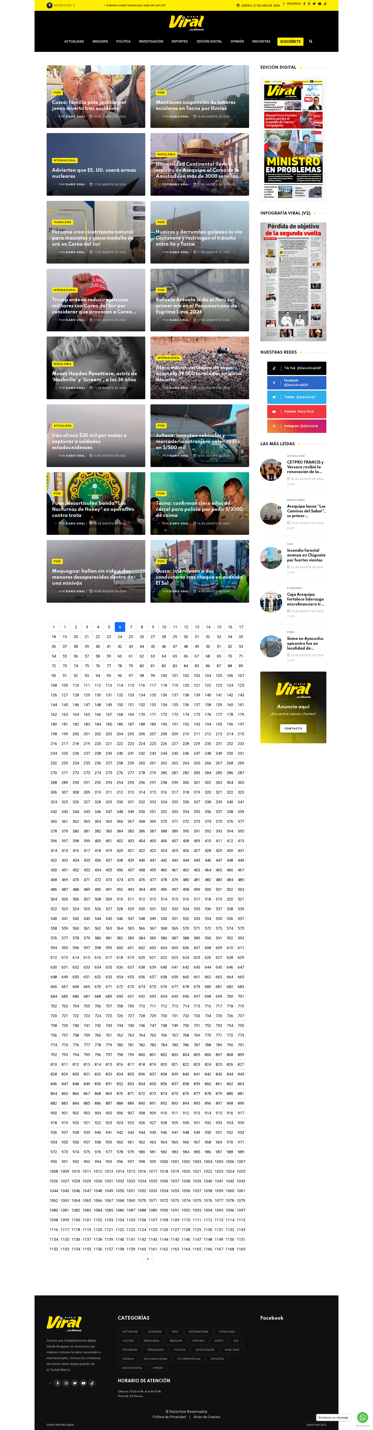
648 (54, 977)
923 (109, 1122)
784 (164, 1045)
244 (164, 753)
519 (219, 899)
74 (76, 666)
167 (109, 714)
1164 (186, 1249)
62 (142, 656)
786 (186, 1045)
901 (65, 1113)
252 (54, 763)
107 (241, 675)
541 (65, 918)
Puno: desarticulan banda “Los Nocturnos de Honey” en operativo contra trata (93, 509)
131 (109, 695)
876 (186, 1093)
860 (208, 1084)
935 (241, 1122)
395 (241, 831)
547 (131, 918)
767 (175, 1035)
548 (142, 918)
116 (142, 685)
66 (186, 656)
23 (109, 636)
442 (164, 860)
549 (153, 918)
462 (186, 870)
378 (54, 831)
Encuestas (261, 41)
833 (109, 1074)
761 (109, 1035)
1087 (130, 1210)
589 (197, 938)
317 (175, 792)
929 (175, 1122)
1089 (153, 1210)
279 (153, 773)
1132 (230, 1229)
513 (153, 899)
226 (164, 743)
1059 (219, 1190)
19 (65, 636)
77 (109, 666)
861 (219, 1084)
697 (197, 996)
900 (54, 1113)
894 (186, 1103)
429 (219, 850)
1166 (208, 1249)
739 (65, 1025)
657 (153, 977)
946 (164, 1132)
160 (230, 704)
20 (76, 636)
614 (76, 957)
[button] (291, 337)
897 (219, 1103)
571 (197, 928)
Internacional (65, 160)
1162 (164, 1249)
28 (164, 636)
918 (54, 1122)
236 (76, 753)
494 (142, 889)
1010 (75, 1171)
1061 (241, 1190)
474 (120, 879)
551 (175, 918)
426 (186, 850)
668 (76, 986)
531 (153, 909)
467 (241, 870)
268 (230, 763)
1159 (130, 1249)
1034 (142, 1181)
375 (219, 821)
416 (76, 850)
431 (241, 850)
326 (76, 802)
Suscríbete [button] (290, 42)
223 (131, 743)
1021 (197, 1171)
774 (54, 1045)
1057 (197, 1190)
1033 (130, 1181)
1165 (197, 1249)
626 (208, 957)
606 (186, 947)
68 (208, 656)
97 (131, 675)
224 (142, 743)
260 (142, 763)
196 (230, 724)
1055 (175, 1190)
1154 (75, 1249)
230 (208, 743)
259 (131, 763)
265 (197, 763)
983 (175, 1152)
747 (153, 1025)
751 (197, 1025)
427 (197, 850)
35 (241, 636)
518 (208, 899)
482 (208, 879)
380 (76, 831)
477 (153, 879)
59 (109, 656)
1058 (208, 1190)
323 (241, 792)
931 (197, 1122)
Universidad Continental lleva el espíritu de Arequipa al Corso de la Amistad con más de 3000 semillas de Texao (197, 171)
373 (197, 821)
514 (164, 899)
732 (186, 1016)
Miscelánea (166, 154)
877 (197, 1093)
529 (131, 909)
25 (131, 636)
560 (76, 928)
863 (241, 1084)
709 (131, 1006)
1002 (186, 1161)
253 (65, 763)
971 (241, 1142)
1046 (75, 1190)
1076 (208, 1200)
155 (175, 704)
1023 (219, 1171)
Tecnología (62, 222)
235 (65, 753)
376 (230, 821)
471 (87, 879)
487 (65, 889)
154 (164, 704)
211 (197, 734)
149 (109, 704)
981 (153, 1152)
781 (131, 1045)
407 (175, 841)
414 (54, 850)
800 (142, 1054)
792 (54, 1054)
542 (76, 918)
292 (98, 782)
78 (120, 666)
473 (109, 879)
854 (142, 1084)
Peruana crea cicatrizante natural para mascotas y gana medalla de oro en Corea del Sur (93, 238)
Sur (290, 544)
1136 (75, 1239)
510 (120, 899)
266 (208, 763)
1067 (108, 1200)
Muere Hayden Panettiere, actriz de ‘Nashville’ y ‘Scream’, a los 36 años (94, 377)
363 (87, 821)
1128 (186, 1229)
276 (120, 773)
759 (87, 1035)
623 (175, 957)
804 (186, 1054)
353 (175, 811)
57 (87, 656)
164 (76, 714)
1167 (219, 1249)
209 (175, 734)
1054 (164, 1190)
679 (197, 986)
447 (219, 860)
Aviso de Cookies (207, 1417)
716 (208, 1006)
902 (76, 1113)
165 (87, 714)
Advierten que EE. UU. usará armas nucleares (94, 173)
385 (131, 831)
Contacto (293, 728)
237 (87, 753)
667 (65, 986)
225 (153, 743)
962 (142, 1142)
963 (153, 1142)
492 (120, 889)
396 (54, 841)
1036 (164, 1181)
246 (186, 753)
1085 (108, 1210)
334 (164, 802)
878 (208, 1093)
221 (109, 743)
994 (98, 1161)
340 (230, 802)
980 (142, 1152)
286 (230, 773)
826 (230, 1064)
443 (175, 860)
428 (208, 850)
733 (197, 1016)
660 (186, 977)
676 (164, 986)
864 (54, 1093)
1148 (208, 1239)
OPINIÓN (158, 1368)
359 (241, 811)
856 (164, 1084)
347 (109, 811)
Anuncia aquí (293, 710)
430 (230, 850)
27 (153, 636)
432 (54, 860)
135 (153, 695)
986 (208, 1152)
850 (98, 1084)
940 (98, 1132)
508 (98, 899)
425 (175, 850)
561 (87, 928)
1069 (130, 1200)
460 (164, 870)
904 (98, 1113)
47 (175, 646)
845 (241, 1074)
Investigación (151, 41)
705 (87, 1006)
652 (98, 977)
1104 (119, 1220)
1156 (97, 1249)
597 (87, 947)
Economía (294, 588)
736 (230, 1016)
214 (230, 734)
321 (219, 792)
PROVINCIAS (129, 1349)
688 (98, 996)
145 (65, 704)
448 (230, 860)
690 (120, 996)
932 (208, 1122)
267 (219, 763)
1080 (53, 1210)
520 (230, 899)
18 (54, 636)
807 (219, 1054)
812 (76, 1064)
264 (186, 763)
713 (175, 1006)
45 (153, 646)
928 (164, 1122)
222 (120, 743)
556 (230, 918)
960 (120, 1142)
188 (142, 724)
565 (131, 928)
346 (98, 811)
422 (142, 850)
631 (65, 967)
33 (219, 636)
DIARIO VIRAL (75, 116)
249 (219, 753)
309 (87, 792)
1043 (241, 1181)
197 (241, 724)
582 (120, 938)
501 (219, 889)
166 (98, 714)
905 (109, 1113)
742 (98, 1025)
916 (230, 1113)
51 (219, 646)
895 (197, 1103)
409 (197, 841)
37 (65, 646)
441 (153, 860)
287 (241, 773)
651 (87, 977)
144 (54, 704)
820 (164, 1064)
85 (197, 666)
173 (175, 714)
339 (219, 802)
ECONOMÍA (155, 1331)
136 (164, 695)
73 (65, 666)
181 (65, 724)
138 (186, 695)
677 (175, 986)
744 (120, 1025)
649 (65, 977)
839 (175, 1074)
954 (54, 1142)
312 (120, 792)
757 (65, 1035)
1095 (219, 1210)
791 (241, 1045)
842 (208, 1074)
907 (131, 1113)
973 (65, 1152)
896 (208, 1103)
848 (76, 1084)
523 (65, 909)
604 (164, 947)
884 (76, 1103)
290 (76, 782)
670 (98, 986)
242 (142, 753)
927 (153, 1122)
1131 (219, 1229)
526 (98, 909)
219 (87, 743)
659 (175, 977)
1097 (241, 1210)
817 (131, 1064)
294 (120, 782)
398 (76, 841)
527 (109, 909)
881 (241, 1093)
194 (208, 724)
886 (98, 1103)
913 (197, 1113)
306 (54, 792)
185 (109, 724)
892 (164, 1103)
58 (98, 656)
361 (65, 821)
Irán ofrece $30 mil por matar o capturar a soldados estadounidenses (89, 441)
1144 (164, 1239)
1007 (241, 1161)
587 (175, 938)
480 (186, 879)
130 (98, 695)
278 (142, 773)
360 (54, 821)
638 (142, 967)
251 (241, 753)
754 (230, 1025)
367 (131, 821)
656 (142, 977)
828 (54, 1074)
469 (65, 879)
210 (186, 734)
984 (186, 1152)
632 (76, 967)
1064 (75, 1200)
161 (241, 704)
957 (87, 1142)
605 (175, 947)
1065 (86, 1200)
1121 (108, 1229)
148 (98, 704)
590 (208, 938)
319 (197, 792)
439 (131, 860)
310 (98, 792)
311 (109, 792)
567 (153, 928)
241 (131, 753)
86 (208, 666)
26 (142, 636)
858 (186, 1084)
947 (175, 1132)
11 (175, 627)
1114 (230, 1220)
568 (164, 928)
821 (175, 1064)
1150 (230, 1239)
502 (230, 889)
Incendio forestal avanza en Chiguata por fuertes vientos (306, 555)
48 (186, 646)
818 (142, 1064)
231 (219, 743)
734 (208, 1016)
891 (153, 1103)
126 (54, 695)
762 (120, 1035)
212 (208, 734)
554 (208, 918)
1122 (119, 1229)
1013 (108, 1171)
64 (164, 656)
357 (219, 811)
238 (98, 753)
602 (142, 947)
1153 (64, 1249)
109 (65, 685)
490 (98, 889)
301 (197, 782)
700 (230, 996)
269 (241, 763)
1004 (208, 1161)
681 (219, 986)
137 (175, 695)
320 (208, 792)
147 (87, 704)
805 (197, 1054)
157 (197, 704)
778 (98, 1045)
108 (54, 685)
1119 (86, 1229)
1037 (175, 1181)
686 (76, 996)
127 (65, 695)
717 (219, 1006)
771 (219, 1035)
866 (76, 1093)
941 (109, 1132)
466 (230, 870)
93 (87, 675)
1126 (164, 1229)
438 (120, 860)
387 (153, 831)
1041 (219, 1181)
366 (120, 821)
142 (230, 695)
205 (131, 734)
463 (197, 870)
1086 (119, 1210)
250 (230, 753)
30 (186, 636)
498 (186, 889)
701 (241, 996)
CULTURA (127, 1340)
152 (142, 704)
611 (241, 947)
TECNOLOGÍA (227, 1331)
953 (241, 1132)
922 (98, 1122)
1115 (241, 1220)
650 (76, 977)
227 (175, 743)
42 (120, 646)
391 (197, 831)
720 (54, 1016)
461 (175, 870)
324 (54, 802)
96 (120, 675)
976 (98, 1152)
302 (208, 782)
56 (76, 656)
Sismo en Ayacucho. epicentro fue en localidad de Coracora (305, 644)
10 (164, 627)
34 (230, 636)
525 (87, 909)
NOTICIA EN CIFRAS (155, 1358)
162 (54, 714)
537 (219, 909)
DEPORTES (217, 1358)
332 (142, 802)
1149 (219, 1239)
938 (76, 1132)
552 (186, 918)
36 (54, 646)
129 (87, 695)
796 (98, 1054)
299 (175, 782)
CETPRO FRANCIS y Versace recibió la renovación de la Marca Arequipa (305, 468)
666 (54, 986)
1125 (153, 1229)
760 (98, 1035)
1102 (97, 1220)
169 (131, 714)
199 (65, 734)
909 (153, 1113)
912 (186, 1113)
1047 (86, 1190)
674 (142, 986)
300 (186, 782)
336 (186, 802)
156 (186, 704)
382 (98, 831)
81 (153, 666)
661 (197, 977)
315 (153, 792)
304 (230, 782)
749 (175, 1025)
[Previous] (54, 627)
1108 (164, 1220)
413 (241, 841)
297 (153, 782)
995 (109, 1161)
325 (65, 802)
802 (164, 1054)
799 (131, 1054)
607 (197, 947)
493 (131, 889)
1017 (153, 1171)
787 (197, 1045)
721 (65, 1016)
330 (120, 802)
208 (164, 734)
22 (98, 636)
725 (109, 1016)
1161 (153, 1249)
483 (219, 879)
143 (241, 695)
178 (230, 714)
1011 (86, 1171)
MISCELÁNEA (151, 1340)
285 (219, 773)
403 (131, 841)
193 (197, 724)
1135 (64, 1239)
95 (109, 675)
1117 (64, 1229)
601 (131, 947)
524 (76, 909)
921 (87, 1122)
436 (98, 860)
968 (208, 1142)
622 (164, 957)
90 (54, 675)
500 (208, 889)
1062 (53, 1200)
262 (164, 763)
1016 (142, 1171)
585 (153, 938)
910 (164, 1113)
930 (186, 1122)
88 (230, 666)
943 (131, 1132)
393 (219, 831)
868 (98, 1093)
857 (175, 1084)
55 (65, 656)
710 (142, 1006)
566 (142, 928)
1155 (86, 1249)
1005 (219, 1161)
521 (241, 899)
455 (109, 870)
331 (131, 802)
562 (98, 928)
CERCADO (198, 1340)
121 (197, 685)
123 (219, 685)
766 (164, 1035)
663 (219, 977)
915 (219, 1113)
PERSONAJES (156, 1349)
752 (208, 1025)
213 (219, 734)
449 (241, 860)
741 (87, 1025)
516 (186, 899)
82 (164, 666)
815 (109, 1064)
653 (109, 977)
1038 (186, 1181)
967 (197, 1142)
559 (65, 928)
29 (175, 636)
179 (241, 714)
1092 (186, 1210)
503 (241, 889)
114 (120, 685)
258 (120, 763)
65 (175, 656)
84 (186, 666)
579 (87, 938)
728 (142, 1016)
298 (164, 782)
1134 (53, 1239)
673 (131, 986)
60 (120, 656)
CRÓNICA (128, 1358)
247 (197, 753)
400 (98, 841)
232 (230, 743)
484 (230, 879)
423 (153, 850)
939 (87, 1132)
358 (230, 811)
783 (153, 1045)
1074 (186, 1200)
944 (142, 1132)
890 (142, 1103)
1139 (108, 1239)
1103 (108, 1220)
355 (197, 811)
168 (120, 714)
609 (219, 947)
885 (87, 1103)
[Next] (148, 1259)
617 (109, 957)
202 (98, 734)
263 (175, 763)
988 (230, 1152)
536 (208, 909)
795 (87, 1054)
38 (76, 646)
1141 (130, 1239)
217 (65, 743)
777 (87, 1045)
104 (208, 675)
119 (175, 685)
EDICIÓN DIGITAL (132, 1368)
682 (230, 986)
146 (76, 704)
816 (120, 1064)
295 (131, 782)
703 (65, 1006)
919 (65, 1122)
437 (109, 860)
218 (76, 743)
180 (54, 724)
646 (230, 967)
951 (219, 1132)
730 (164, 1016)
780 (120, 1045)
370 (164, 821)
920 (76, 1122)
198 (54, 734)
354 (186, 811)
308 (76, 792)
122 (208, 685)
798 (120, 1054)
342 (54, 811)
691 (131, 996)
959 (109, 1142)
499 (197, 889)
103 (197, 675)
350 (142, 811)
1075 (197, 1200)
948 (186, 1132)
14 (208, 627)
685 (65, 996)
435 (87, 860)
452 (76, 870)
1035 (153, 1181)
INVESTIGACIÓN (205, 1349)
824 (208, 1064)
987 (219, 1152)
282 (186, 773)
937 (65, 1132)
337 (197, 802)
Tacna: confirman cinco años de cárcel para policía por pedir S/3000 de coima (199, 509)
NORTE (219, 1340)
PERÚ (175, 1331)
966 (186, 1142)
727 (131, 1016)
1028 (75, 1181)
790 (230, 1045)
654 (120, 977)
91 (65, 675)
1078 (230, 1200)
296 (142, 782)
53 (241, 646)
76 (98, 666)
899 (241, 1103)
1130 (208, 1229)
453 (87, 870)
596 (76, 947)
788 (208, 1045)
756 (54, 1035)
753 (219, 1025)
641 (175, 967)
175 (197, 714)
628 (230, 957)
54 (54, 656)
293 (109, 782)
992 (76, 1161)
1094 (208, 1210)
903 (87, 1113)
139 (197, 695)
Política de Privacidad (169, 1417)
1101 (86, 1220)
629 (241, 957)
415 (65, 850)
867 (87, 1093)
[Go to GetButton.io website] (363, 1425)
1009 (64, 1171)
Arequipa (100, 41)
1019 (175, 1171)
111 (87, 685)
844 (230, 1074)
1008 (53, 1171)
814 (98, 1064)
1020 (186, 1171)
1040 (208, 1181)
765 (153, 1035)
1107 (153, 1220)
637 (131, 967)
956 (76, 1142)
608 (208, 947)
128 (76, 695)
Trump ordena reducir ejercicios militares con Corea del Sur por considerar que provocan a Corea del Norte (92, 306)
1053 (153, 1190)
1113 (219, 1220)
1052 (142, 1190)
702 (54, 1006)
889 (131, 1103)
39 (87, 646)
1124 (142, 1229)
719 (241, 1006)
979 (131, 1152)
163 (65, 714)
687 (87, 996)
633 (87, 967)
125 (241, 685)
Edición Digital (209, 41)
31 (197, 636)
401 (109, 841)
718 (230, 1006)
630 (54, 967)
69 (219, 656)
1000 (164, 1161)
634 (98, 967)
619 (131, 957)
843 (219, 1074)
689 (109, 996)
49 (197, 646)
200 (76, 734)
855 (153, 1084)
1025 (241, 1171)
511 (131, 899)
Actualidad (74, 41)
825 (219, 1064)
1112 (208, 1220)
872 (142, 1093)
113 (109, 685)
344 (76, 811)
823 (197, 1064)
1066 (97, 1200)
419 (109, 850)
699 (219, 996)
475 (131, 879)
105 (219, 675)
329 (109, 802)
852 (120, 1084)
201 (87, 734)
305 (241, 782)
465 (219, 870)
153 (153, 704)
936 (54, 1132)
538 (230, 909)
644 (208, 967)
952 (230, 1132)
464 (208, 870)
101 (175, 675)
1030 (97, 1181)
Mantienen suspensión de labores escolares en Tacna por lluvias (195, 105)
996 (120, 1161)
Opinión (237, 41)
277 (131, 773)
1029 (86, 1181)
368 (142, 821)
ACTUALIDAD (130, 1331)
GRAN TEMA (232, 1349)
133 (131, 695)
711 (153, 1006)
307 (65, 792)
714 (186, 1006)
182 (76, 724)
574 (230, 928)
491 (109, 889)
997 (131, 1161)
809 (241, 1054)
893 (175, 1103)
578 (76, 938)
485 (241, 879)
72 (54, 666)
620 (142, 957)
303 (219, 782)
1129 (197, 1229)
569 (175, 928)
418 (98, 850)
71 (241, 656)
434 (76, 860)
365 (109, 821)
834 (120, 1074)
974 (76, 1152)
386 (142, 831)
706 (98, 1006)
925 (131, 1122)
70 (230, 656)
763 (131, 1035)
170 (142, 714)
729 (153, 1016)
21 (87, 636)
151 (131, 704)
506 (76, 899)
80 (142, 666)
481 (197, 879)
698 (208, 996)
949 (197, 1132)
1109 (175, 1220)
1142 (142, 1239)
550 (164, 918)
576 (54, 938)
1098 (53, 1220)
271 (65, 773)
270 (54, 773)
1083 (86, 1210)
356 (208, 811)
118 (164, 685)
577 (65, 938)
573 (219, 928)
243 (153, 753)
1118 (75, 1229)
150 (120, 704)
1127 (175, 1229)
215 (241, 734)
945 (153, 1132)
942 (120, 1132)
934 (230, 1122)
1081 (64, 1210)
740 (76, 1025)
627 (219, 957)
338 (208, 802)
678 (186, 986)
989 (241, 1152)
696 (186, 996)
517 (197, 899)
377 (241, 821)
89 (241, 666)
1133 (241, 1229)
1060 (230, 1190)
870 (120, 1093)
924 (120, 1122)
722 (76, 1016)
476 (142, 879)
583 (131, 938)
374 (208, 821)
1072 (164, 1200)
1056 (186, 1190)
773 (241, 1035)
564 (120, 928)
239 (109, 753)
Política (123, 41)
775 (65, 1045)
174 (186, 714)
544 (98, 918)
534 (186, 909)
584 (142, 938)
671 (109, 986)
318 (186, 792)
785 (175, 1045)
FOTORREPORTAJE (189, 1358)
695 (175, 996)
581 (109, 938)
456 (120, 870)
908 (142, 1113)
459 (153, 870)
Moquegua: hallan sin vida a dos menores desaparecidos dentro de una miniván (92, 577)
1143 (153, 1239)
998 (142, 1161)
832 (98, 1074)
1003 (197, 1161)
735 (219, 1016)
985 (197, 1152)
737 (241, 1016)
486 (54, 889)
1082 (75, 1210)
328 (98, 802)
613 (65, 957)
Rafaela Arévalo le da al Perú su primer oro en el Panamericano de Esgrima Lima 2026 (196, 306)
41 (109, 646)
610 (230, 947)
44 (142, 646)
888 (120, 1103)
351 (153, 811)
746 (142, 1025)
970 (230, 1142)
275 (109, 773)
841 (197, 1074)
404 (142, 841)
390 (186, 831)
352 (164, 811)
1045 (64, 1190)
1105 (130, 1220)
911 (175, 1113)
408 (186, 841)
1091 (175, 1210)
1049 (108, 1190)
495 (153, 889)
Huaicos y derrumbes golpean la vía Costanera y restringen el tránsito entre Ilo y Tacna (199, 238)
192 (186, 724)
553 (197, 918)
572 (208, 928)
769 (197, 1035)
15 (219, 627)
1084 (97, 1210)
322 (230, 792)
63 (153, 656)
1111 (197, 1220)
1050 (119, 1190)
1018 (164, 1171)
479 (175, 879)
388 (164, 831)
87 (219, 666)
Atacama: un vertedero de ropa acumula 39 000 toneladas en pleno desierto (199, 373)
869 (109, 1093)
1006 (230, 1161)
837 (153, 1074)
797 (109, 1054)
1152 (53, 1249)
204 (120, 734)
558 (54, 928)
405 (153, 841)
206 (142, 734)
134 (142, 695)
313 (131, 792)
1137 (86, 1239)
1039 (197, 1181)
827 (241, 1064)
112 (98, 685)
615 (87, 957)
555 (219, 918)
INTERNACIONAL (199, 1331)
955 (65, 1142)
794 (76, 1054)
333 (153, 802)
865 (65, 1093)
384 (120, 831)
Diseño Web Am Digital (60, 1424)
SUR (236, 1340)
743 (109, 1025)
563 (109, 928)
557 (241, 918)
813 (87, 1064)
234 (54, 753)
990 (54, 1161)
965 (175, 1142)
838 (164, 1074)
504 (54, 899)
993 (87, 1161)
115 (131, 685)
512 (142, 899)
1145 (175, 1239)
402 (120, 841)
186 (120, 724)
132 (120, 695)
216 (54, 743)
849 (87, 1084)
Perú (57, 92)
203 (109, 734)
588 (186, 938)
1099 (64, 1220)
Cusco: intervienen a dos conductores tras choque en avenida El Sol (199, 577)
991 (65, 1161)
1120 (97, 1229)
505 (65, 899)
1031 (108, 1181)
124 (230, 685)
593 (241, 938)
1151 (241, 1239)
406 (164, 841)
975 (87, 1152)
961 (131, 1142)
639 (153, 967)
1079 (241, 1200)
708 (120, 1006)
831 (87, 1074)
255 (87, 763)
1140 (119, 1239)
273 (87, 773)
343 (65, 811)
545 (109, 918)
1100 (75, 1220)
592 (230, 938)
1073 (175, 1200)
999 (153, 1161)
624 (186, 957)
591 (219, 938)
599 (109, 947)
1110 (186, 1220)
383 (109, 831)
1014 (119, 1171)
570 (186, 928)
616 (98, 957)
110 (76, 685)
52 (230, 646)
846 (54, 1084)
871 (131, 1093)
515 (175, 899)
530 (142, 909)
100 (164, 675)
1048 (97, 1190)
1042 (230, 1181)
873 (153, 1093)
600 (120, 947)
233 (241, 743)
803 (175, 1054)
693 (153, 996)
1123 (130, 1229)
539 (241, 909)
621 (153, 957)
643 (197, 967)
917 (241, 1113)
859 (197, 1084)
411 (219, 841)
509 (109, 899)
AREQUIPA (176, 1340)
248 (208, 753)
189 (153, 724)
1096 (230, 1210)
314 (142, 792)
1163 (175, 1249)
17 (241, 627)
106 (230, 675)
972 (54, 1152)
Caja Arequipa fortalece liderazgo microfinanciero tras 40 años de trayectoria (306, 600)
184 (98, 724)
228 (186, 743)
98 (142, 675)
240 (120, 753)
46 (164, 646)
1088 (142, 1210)
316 (164, 792)
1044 (53, 1190)
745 (131, 1025)
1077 (219, 1200)
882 (54, 1103)
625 (197, 957)
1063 (64, 1200)
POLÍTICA (179, 1349)
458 (142, 870)
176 (208, 714)
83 (175, 666)
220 (98, 743)
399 (87, 841)
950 (208, 1132)
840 (186, 1074)
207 (153, 734)
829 (65, 1074)
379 (65, 831)
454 (98, 870)
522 (54, 909)
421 (131, 850)
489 (87, 889)
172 (164, 714)
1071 (153, 1200)
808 (230, 1054)
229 (197, 743)
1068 (119, 1200)
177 (219, 714)
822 (186, 1064)
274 (98, 773)
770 (208, 1035)
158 (208, 704)
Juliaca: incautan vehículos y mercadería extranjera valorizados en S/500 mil (198, 441)
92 (76, 675)
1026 (53, 1181)
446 (208, 860)
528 (120, 909)
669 (87, 986)
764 (142, 1035)
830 (76, 1074)
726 (120, 1016)
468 (54, 879)
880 (230, 1093)
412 (230, 841)
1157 (108, 1249)
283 (197, 773)
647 (241, 967)
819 (153, 1064)
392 (208, 831)
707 (109, 1006)
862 (230, 1084)
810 (54, 1064)
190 (164, 724)
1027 (64, 1181)
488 (76, 889)
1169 (241, 1249)
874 (164, 1093)
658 (164, 977)
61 (131, 656)
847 (65, 1084)
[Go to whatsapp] (362, 1417)
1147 (197, 1239)
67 (197, 656)
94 (98, 675)
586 (164, 938)
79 (131, 666)
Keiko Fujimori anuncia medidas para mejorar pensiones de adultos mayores (136, 5)
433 (65, 860)
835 (131, 1074)
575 (241, 928)
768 (186, 1035)
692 (142, 996)
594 (54, 947)
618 (120, 957)
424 (164, 850)
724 (98, 1016)
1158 (119, 1249)
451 (65, 870)
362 (76, 821)
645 (219, 967)
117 (153, 685)
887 (109, 1103)
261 (153, 763)
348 (120, 811)
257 (109, 763)
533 (175, 909)
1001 (175, 1161)
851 (109, 1084)
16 (230, 627)
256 (98, 763)
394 (230, 831)
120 (186, 685)
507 (87, 899)
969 (219, 1142)
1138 (97, 1239)
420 (120, 850)
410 (208, 841)
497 (175, 889)
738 (54, 1025)
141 (219, 695)
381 (87, 831)
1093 (197, 1210)
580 (98, 938)
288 (54, 782)
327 (87, 802)
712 (164, 1006)
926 (142, 1122)
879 (219, 1093)
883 (65, 1103)
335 (175, 802)
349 (131, 811)
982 (164, 1152)
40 (98, 646)
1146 (186, 1239)
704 (76, 1006)
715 (197, 1006)
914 (208, 1113)
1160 (142, 1249)
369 (153, 821)
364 (98, 821)
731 (175, 1016)
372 (186, 821)
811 (65, 1064)
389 (175, 831)
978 (120, 1152)
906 (120, 1113)
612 (54, 957)
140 (208, 695)
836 (142, 1074)
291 (87, 782)
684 (54, 996)
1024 (230, 1171)
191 (175, 724)
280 (164, 773)
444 (186, 860)
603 (153, 947)
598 (98, 947)
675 (153, 986)
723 (87, 1016)
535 (197, 909)
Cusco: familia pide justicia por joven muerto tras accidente (89, 105)
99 (153, 675)
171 (153, 714)
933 (219, 1122)
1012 (97, 1171)
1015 (130, 1171)
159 (219, 704)
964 (164, 1142)
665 (241, 977)
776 (76, 1045)
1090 (164, 1210)
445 (197, 860)
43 (131, 646)
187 (131, 724)
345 (87, 811)
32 (208, 636)
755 (241, 1025)
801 (153, 1054)
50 (208, 646)
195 (219, 724)
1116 (53, 1229)
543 (87, 918)
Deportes (180, 41)
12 (186, 627)
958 (98, 1142)
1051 (130, 1190)
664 (230, 977)
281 (175, 773)
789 (219, 1045)
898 (230, 1103)
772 (230, 1035)
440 (142, 860)
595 (65, 947)
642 (186, 967)
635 (109, 967)
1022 (208, 1171)
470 (76, 879)
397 (65, 841)
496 (164, 889)
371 (175, 821)
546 (120, 918)
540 (54, 918)
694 (164, 996)
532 (164, 909)
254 (76, 763)
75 (87, 666)
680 (208, 986)
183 (87, 724)
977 (109, 1152)
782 (142, 1045)
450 (54, 870)
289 (65, 782)
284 (208, 773)
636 (120, 967)
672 (120, 986)
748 (164, 1025)
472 (98, 879)
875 (175, 1093)
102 (186, 675)
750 (186, 1025)
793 (65, 1054)
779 (109, 1045)
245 (175, 753)
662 (208, 977)
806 (208, 1054)
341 (241, 802)
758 (76, 1035)
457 (131, 870)
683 (241, 986)
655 (131, 977)
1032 (119, 1181)
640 (164, 967)
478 (164, 879)
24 (120, 636)
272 (76, 773)
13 (197, 627)
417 (87, 850)
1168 (230, 1249)
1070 (142, 1200)
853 (131, 1084)
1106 (142, 1220)
